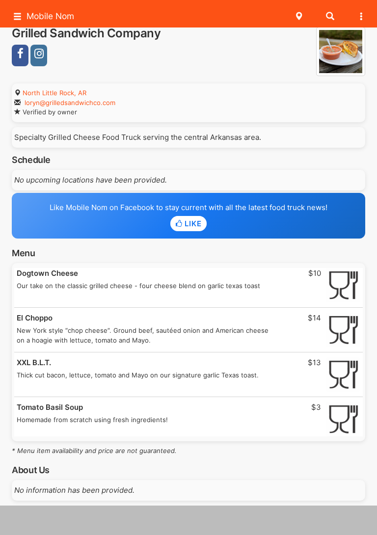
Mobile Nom (50, 16)
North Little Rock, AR (54, 93)
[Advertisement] (188, 520)
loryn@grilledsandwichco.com (70, 103)
